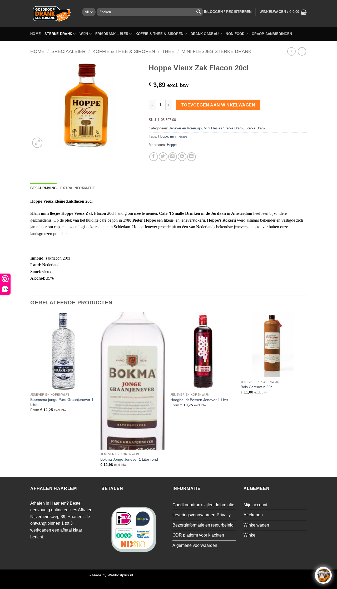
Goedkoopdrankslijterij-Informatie (203, 505)
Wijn (84, 34)
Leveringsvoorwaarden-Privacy (201, 515)
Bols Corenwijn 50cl (257, 387)
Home (35, 34)
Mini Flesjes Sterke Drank (216, 51)
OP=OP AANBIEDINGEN (272, 34)
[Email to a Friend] (172, 156)
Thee (168, 51)
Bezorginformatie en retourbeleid (203, 525)
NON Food (235, 34)
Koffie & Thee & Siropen (160, 34)
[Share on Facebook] (153, 156)
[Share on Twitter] (163, 156)
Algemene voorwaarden (194, 545)
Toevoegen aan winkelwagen (218, 105)
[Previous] (30, 394)
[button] (228, 12)
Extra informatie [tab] (77, 188)
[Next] (305, 394)
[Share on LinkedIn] (191, 156)
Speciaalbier (68, 51)
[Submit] (198, 12)
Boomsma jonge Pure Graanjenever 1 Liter (61, 402)
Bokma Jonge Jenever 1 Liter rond (129, 459)
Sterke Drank (58, 34)
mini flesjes (178, 136)
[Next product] (291, 51)
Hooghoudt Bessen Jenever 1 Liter (199, 400)
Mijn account (255, 505)
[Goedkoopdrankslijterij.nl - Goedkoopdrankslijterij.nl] (52, 13)
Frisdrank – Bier (111, 34)
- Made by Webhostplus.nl (111, 575)
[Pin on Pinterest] (182, 156)
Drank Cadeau (205, 34)
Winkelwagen (256, 525)
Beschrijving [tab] (43, 188)
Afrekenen (253, 515)
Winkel (250, 535)
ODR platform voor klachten (198, 535)
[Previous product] (302, 51)
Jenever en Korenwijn (185, 128)
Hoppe (163, 136)
